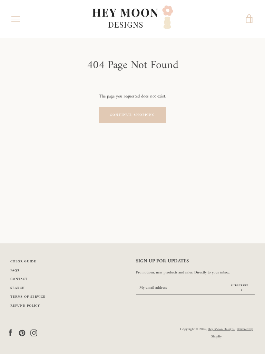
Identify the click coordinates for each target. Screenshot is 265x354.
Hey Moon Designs (221, 329)
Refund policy (25, 306)
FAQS (14, 270)
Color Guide (23, 261)
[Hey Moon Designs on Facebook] (10, 333)
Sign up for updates (162, 261)
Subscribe (239, 285)
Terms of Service (28, 297)
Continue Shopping (132, 115)
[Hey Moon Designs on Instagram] (33, 333)
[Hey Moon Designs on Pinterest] (22, 333)
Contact (19, 279)
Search (17, 288)
